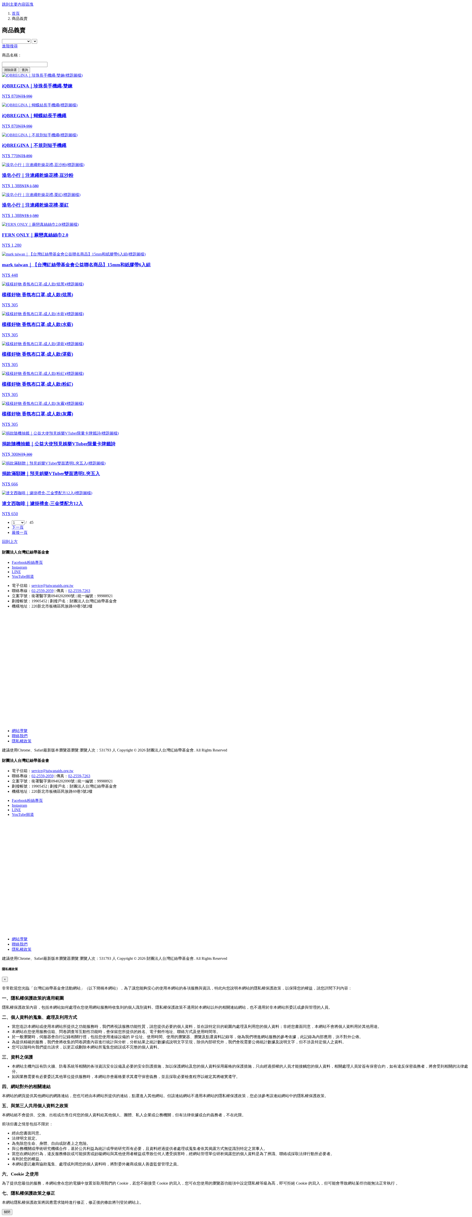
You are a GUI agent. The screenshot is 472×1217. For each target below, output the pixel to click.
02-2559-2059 (42, 591)
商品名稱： (12, 55)
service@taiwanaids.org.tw (52, 585)
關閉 (7, 1212)
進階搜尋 (10, 46)
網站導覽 (20, 731)
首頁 (16, 13)
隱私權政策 (21, 741)
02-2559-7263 (79, 591)
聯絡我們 (20, 736)
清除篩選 (10, 70)
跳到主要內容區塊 (17, 4)
